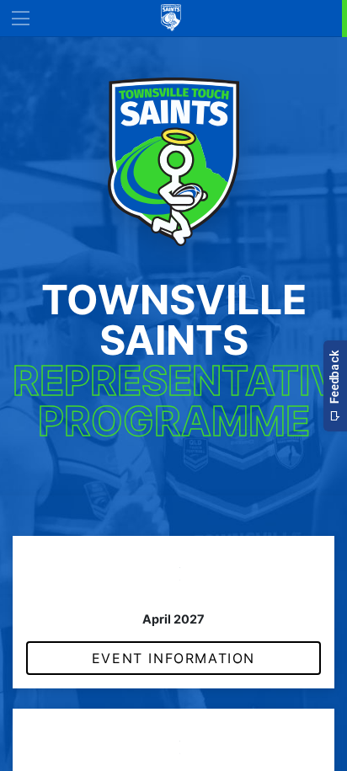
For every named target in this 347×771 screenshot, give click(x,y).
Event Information (173, 658)
